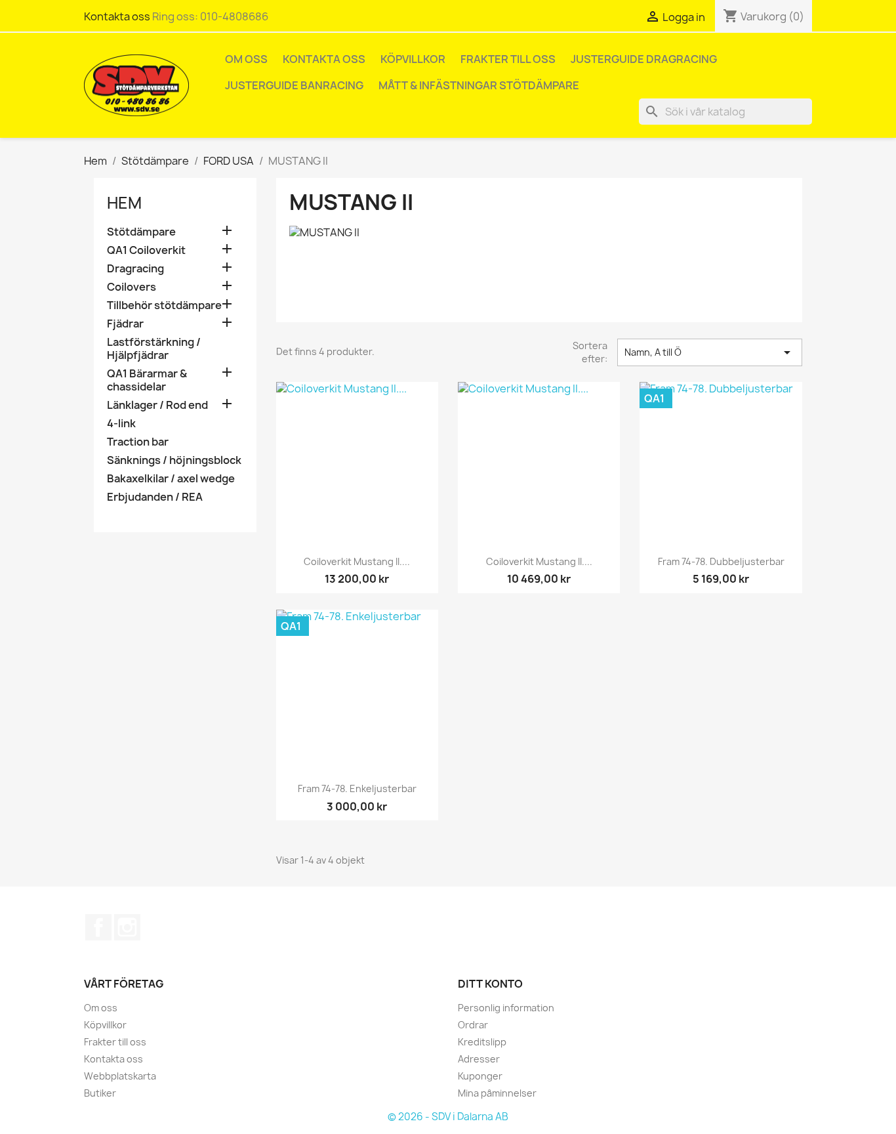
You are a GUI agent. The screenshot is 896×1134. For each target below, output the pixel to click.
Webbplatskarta (120, 1076)
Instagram (127, 927)
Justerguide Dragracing (644, 59)
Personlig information (506, 1007)
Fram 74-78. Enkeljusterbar (357, 788)
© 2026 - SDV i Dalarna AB (448, 1117)
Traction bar (138, 442)
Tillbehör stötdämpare (164, 305)
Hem (124, 203)
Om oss (246, 59)
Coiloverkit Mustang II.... (357, 561)
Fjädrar (125, 324)
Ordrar (473, 1024)
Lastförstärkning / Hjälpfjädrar (154, 348)
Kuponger (480, 1076)
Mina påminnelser (497, 1093)
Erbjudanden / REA (155, 497)
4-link (121, 423)
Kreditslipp (482, 1042)
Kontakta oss (117, 16)
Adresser (479, 1059)
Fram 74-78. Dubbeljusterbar (721, 561)
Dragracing (135, 269)
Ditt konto (490, 983)
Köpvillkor (412, 59)
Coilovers (131, 287)
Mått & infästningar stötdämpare (478, 85)
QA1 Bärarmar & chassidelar (147, 380)
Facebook (98, 927)
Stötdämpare (141, 232)
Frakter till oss (508, 59)
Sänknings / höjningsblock (174, 460)
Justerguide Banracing (294, 85)
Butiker (100, 1093)
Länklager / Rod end (157, 405)
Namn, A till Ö (709, 352)
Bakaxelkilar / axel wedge (171, 479)
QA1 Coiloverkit (146, 250)
